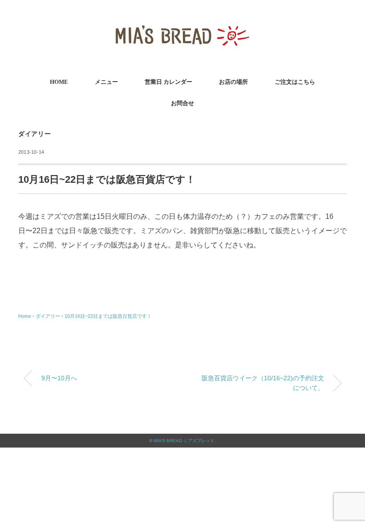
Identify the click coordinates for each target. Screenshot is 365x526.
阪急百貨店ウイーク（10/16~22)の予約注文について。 (263, 382)
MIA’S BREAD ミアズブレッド (184, 440)
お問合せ (182, 103)
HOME (59, 81)
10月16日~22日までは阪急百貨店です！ (108, 316)
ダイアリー (34, 134)
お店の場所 (233, 81)
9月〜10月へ (59, 378)
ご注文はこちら (295, 81)
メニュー (106, 81)
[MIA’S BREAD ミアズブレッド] (182, 20)
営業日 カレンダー (168, 81)
